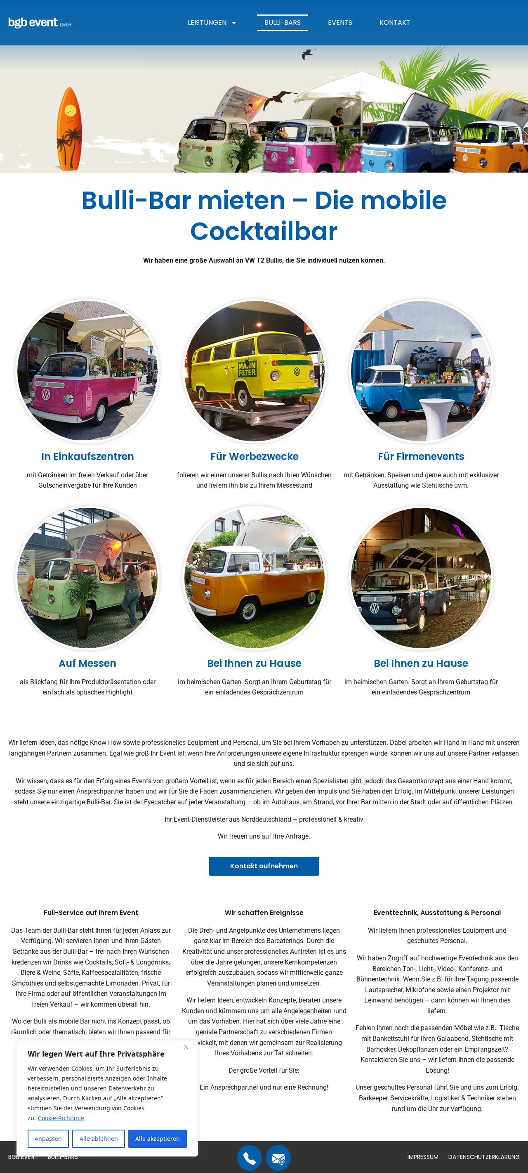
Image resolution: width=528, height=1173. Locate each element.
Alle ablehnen (99, 1138)
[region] (107, 1098)
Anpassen (48, 1138)
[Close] (189, 1047)
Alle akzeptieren (157, 1138)
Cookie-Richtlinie (61, 1118)
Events (340, 22)
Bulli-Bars (282, 22)
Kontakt (395, 22)
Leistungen (207, 22)
